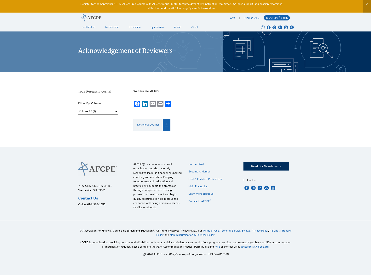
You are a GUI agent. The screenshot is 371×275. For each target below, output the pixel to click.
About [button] (195, 27)
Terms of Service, (230, 231)
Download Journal (148, 124)
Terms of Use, (211, 231)
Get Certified (196, 164)
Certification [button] (89, 27)
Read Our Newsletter (264, 166)
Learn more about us (201, 194)
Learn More (208, 8)
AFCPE (132, 18)
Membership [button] (112, 27)
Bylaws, (246, 231)
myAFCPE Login (277, 18)
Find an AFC (251, 18)
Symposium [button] (157, 27)
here (217, 247)
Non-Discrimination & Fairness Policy (192, 235)
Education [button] (135, 27)
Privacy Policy (260, 231)
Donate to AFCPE (199, 201)
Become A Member (199, 171)
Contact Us (88, 198)
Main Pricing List (198, 186)
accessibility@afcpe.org (255, 247)
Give (232, 18)
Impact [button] (178, 27)
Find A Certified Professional (205, 179)
